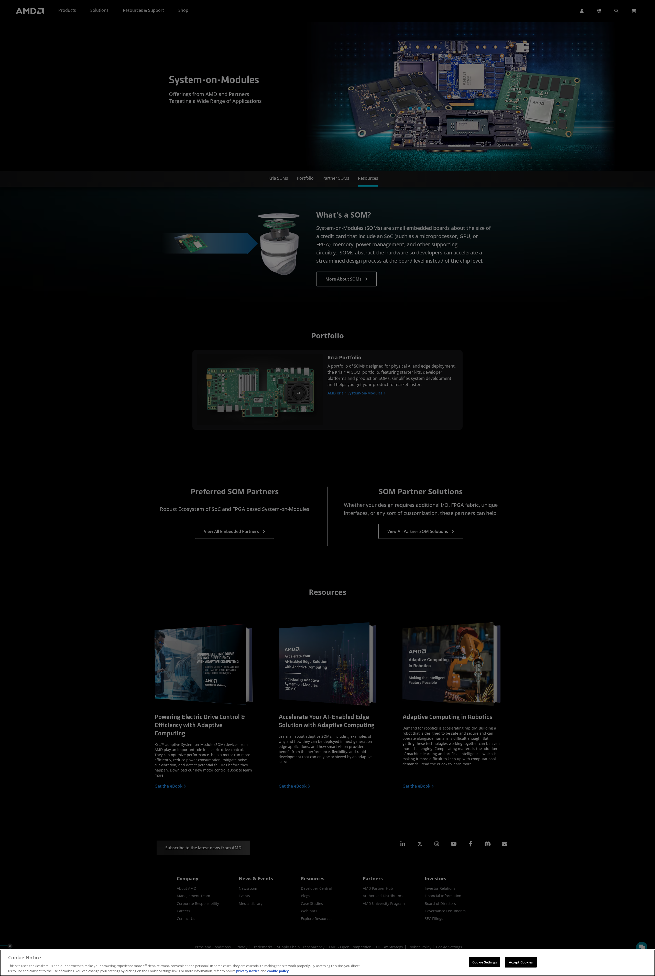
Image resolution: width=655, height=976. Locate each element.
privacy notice (248, 970)
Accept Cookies (521, 962)
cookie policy (278, 970)
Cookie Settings (484, 962)
